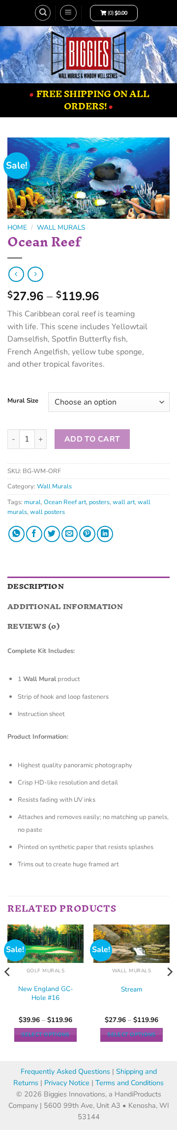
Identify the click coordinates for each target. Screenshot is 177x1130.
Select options (45, 1034)
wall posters (47, 512)
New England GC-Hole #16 (45, 993)
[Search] (43, 13)
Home (17, 227)
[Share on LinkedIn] (105, 534)
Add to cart (92, 439)
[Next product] (16, 274)
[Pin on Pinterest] (87, 534)
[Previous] (8, 992)
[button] (68, 13)
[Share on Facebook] (34, 534)
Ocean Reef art (65, 502)
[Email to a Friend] (69, 534)
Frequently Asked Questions (65, 1071)
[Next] (169, 992)
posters (99, 502)
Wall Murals (61, 227)
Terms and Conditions (129, 1083)
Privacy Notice (67, 1083)
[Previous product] (35, 274)
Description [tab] (35, 586)
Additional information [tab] (65, 606)
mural (32, 502)
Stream (132, 989)
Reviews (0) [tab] (33, 626)
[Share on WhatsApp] (16, 534)
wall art (124, 502)
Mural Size (22, 401)
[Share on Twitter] (52, 534)
